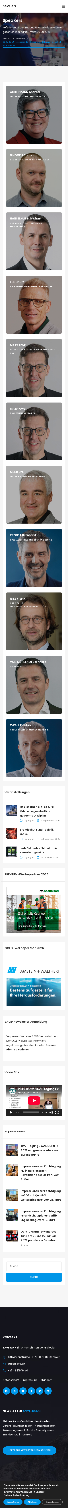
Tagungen (29, 820)
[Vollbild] (57, 1112)
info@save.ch (16, 1364)
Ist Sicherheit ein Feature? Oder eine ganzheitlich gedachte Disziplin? (37, 811)
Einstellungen (52, 1502)
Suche (34, 1277)
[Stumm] (51, 1112)
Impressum (30, 1380)
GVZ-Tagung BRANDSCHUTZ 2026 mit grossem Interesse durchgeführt (39, 1150)
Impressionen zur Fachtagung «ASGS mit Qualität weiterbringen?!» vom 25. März (41, 1195)
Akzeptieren (13, 1502)
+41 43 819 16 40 (18, 1370)
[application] (34, 1100)
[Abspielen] (11, 1112)
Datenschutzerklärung (16, 1495)
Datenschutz (11, 1380)
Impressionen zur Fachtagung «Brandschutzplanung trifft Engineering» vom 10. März (41, 1215)
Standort (46, 1380)
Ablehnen (32, 1502)
